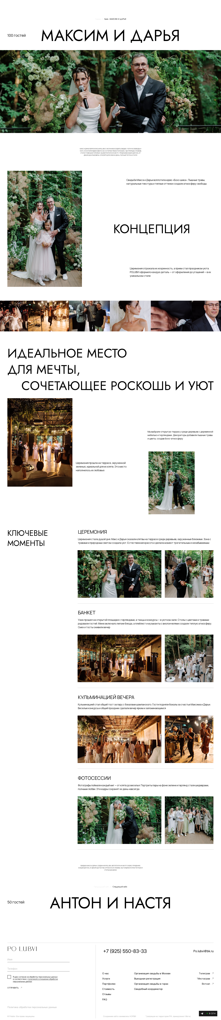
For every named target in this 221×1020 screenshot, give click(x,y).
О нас (105, 973)
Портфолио (108, 983)
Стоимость (108, 988)
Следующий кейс (120, 887)
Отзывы (106, 994)
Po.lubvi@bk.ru (203, 951)
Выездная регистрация (147, 978)
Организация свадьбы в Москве (152, 973)
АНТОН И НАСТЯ (110, 902)
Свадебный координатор (148, 988)
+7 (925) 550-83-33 (125, 951)
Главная (98, 19)
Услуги (106, 978)
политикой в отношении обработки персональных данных (35, 980)
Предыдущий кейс (101, 887)
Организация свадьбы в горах (151, 983)
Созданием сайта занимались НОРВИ (119, 1016)
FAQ (104, 999)
